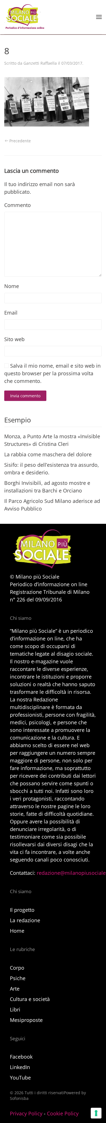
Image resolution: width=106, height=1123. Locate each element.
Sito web (14, 339)
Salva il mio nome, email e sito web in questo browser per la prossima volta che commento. (52, 373)
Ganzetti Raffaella (40, 63)
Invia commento (25, 395)
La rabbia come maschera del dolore (48, 454)
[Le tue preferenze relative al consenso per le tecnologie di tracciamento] (96, 1113)
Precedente (20, 140)
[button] (99, 17)
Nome (11, 286)
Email (11, 312)
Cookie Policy (63, 1113)
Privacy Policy (26, 1113)
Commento (17, 205)
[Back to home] (24, 17)
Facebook (21, 1056)
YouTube (20, 1077)
